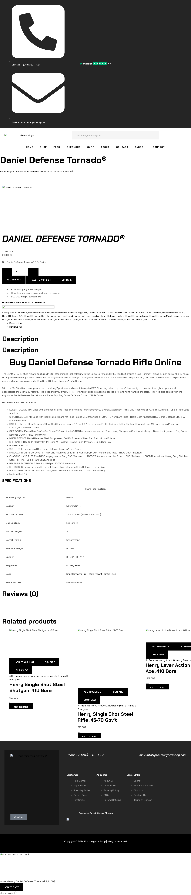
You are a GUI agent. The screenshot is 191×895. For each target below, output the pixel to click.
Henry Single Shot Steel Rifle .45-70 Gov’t (105, 717)
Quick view (22, 670)
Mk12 (147, 319)
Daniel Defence (136, 312)
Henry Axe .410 (167, 660)
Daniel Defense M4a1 (161, 316)
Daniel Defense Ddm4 (61, 316)
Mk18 (153, 319)
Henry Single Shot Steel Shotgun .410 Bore (37, 687)
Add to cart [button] (21, 707)
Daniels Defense (88, 319)
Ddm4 (120, 319)
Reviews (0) (15, 326)
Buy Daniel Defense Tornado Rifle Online (105, 312)
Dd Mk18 (112, 319)
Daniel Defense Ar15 (12, 316)
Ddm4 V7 (129, 319)
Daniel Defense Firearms (64, 312)
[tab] (99, 323)
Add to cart (14, 279)
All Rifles (17, 171)
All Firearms (21, 312)
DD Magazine (73, 565)
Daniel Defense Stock (42, 319)
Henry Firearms (31, 676)
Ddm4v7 (139, 319)
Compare (67, 279)
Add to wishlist (41, 279)
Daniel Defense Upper (66, 319)
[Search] (155, 135)
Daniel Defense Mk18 (19, 319)
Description (15, 323)
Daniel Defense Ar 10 (173, 312)
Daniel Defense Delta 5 (112, 316)
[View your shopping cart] (185, 135)
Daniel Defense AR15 (34, 171)
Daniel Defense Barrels (36, 316)
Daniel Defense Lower (136, 316)
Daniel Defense (153, 312)
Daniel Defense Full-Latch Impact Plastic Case (91, 573)
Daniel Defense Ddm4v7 (86, 316)
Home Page (6, 171)
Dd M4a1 (102, 319)
